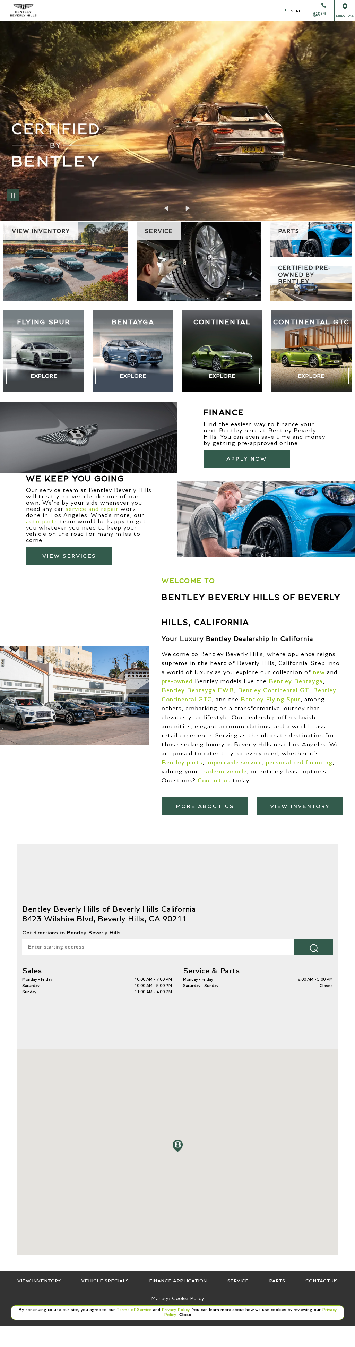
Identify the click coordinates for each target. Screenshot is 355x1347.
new (319, 672)
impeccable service (234, 763)
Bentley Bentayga (296, 681)
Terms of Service (134, 1309)
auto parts (42, 521)
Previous (167, 208)
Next (188, 208)
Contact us (214, 781)
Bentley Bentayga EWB (198, 690)
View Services (69, 556)
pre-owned (177, 681)
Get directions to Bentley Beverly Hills (71, 932)
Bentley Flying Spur (271, 699)
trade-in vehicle (223, 772)
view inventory (300, 806)
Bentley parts (182, 763)
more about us (205, 806)
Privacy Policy (174, 1309)
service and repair (92, 509)
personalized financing (299, 763)
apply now (246, 459)
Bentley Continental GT (273, 690)
